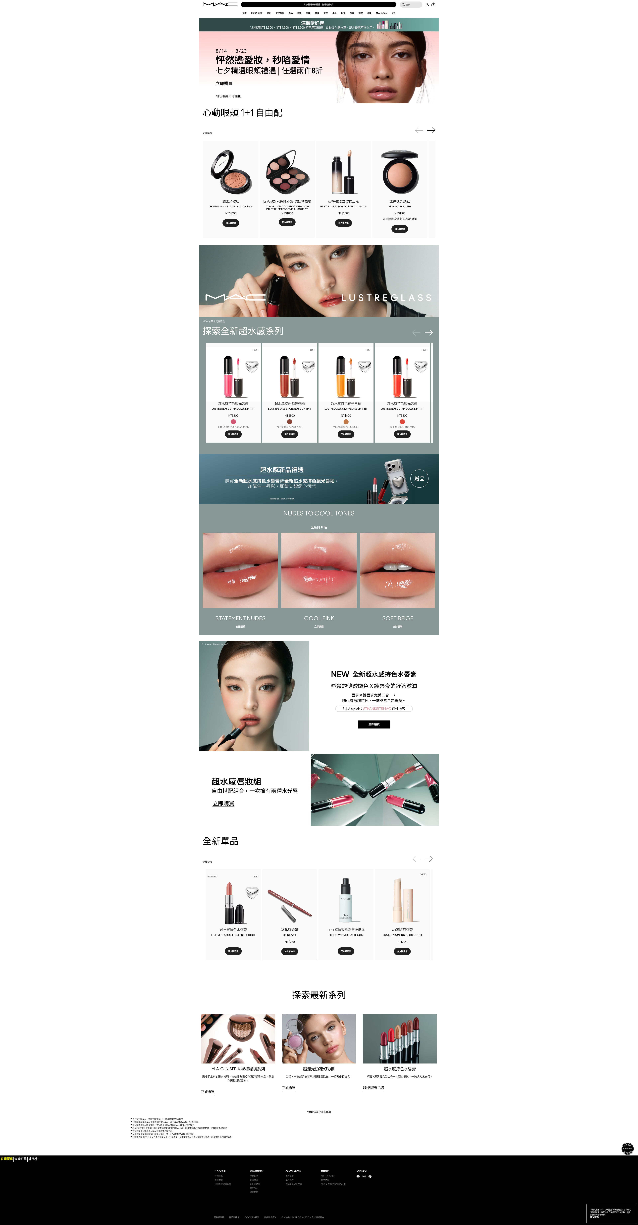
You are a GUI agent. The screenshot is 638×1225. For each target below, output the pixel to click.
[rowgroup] (319, 1056)
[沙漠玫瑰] (234, 221)
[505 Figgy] (224, 967)
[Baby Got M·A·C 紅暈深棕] (339, 221)
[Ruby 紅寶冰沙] (401, 961)
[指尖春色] (239, 221)
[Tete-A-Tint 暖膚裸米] (359, 221)
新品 (291, 13)
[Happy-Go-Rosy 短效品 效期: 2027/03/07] (401, 227)
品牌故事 (290, 1184)
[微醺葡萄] (224, 221)
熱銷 (299, 13)
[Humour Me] (396, 227)
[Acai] (276, 961)
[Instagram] (364, 1184)
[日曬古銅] (219, 221)
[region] (611, 1213)
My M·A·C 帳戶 (328, 1184)
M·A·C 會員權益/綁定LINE (333, 1192)
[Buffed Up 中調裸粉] (344, 221)
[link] (231, 172)
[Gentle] (416, 227)
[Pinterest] (370, 1184)
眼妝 (326, 13)
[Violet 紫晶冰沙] (396, 961)
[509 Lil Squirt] (239, 967)
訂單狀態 (325, 1188)
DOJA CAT (256, 13)
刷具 (334, 13)
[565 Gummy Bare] (229, 967)
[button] (319, 24)
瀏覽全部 (207, 873)
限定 (269, 13)
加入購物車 (231, 237)
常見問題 (254, 1200)
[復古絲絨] (229, 221)
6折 (394, 13)
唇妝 (308, 13)
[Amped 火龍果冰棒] (411, 961)
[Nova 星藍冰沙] (406, 961)
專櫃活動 (219, 1188)
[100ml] (349, 967)
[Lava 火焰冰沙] (391, 961)
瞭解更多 (594, 1217)
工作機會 (290, 1188)
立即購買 (207, 133)
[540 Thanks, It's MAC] (219, 967)
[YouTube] (358, 1184)
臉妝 (317, 13)
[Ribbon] (296, 961)
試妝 (361, 13)
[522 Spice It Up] (234, 967)
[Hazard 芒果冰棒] (416, 961)
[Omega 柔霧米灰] (354, 221)
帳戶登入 (254, 1196)
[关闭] (628, 1213)
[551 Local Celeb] (244, 967)
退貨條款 (254, 1188)
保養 (343, 13)
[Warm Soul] (406, 227)
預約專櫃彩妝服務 (223, 1192)
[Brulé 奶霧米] (334, 221)
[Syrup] (286, 961)
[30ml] (344, 967)
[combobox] (232, 958)
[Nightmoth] (301, 961)
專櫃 (369, 13)
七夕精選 (280, 13)
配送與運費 (255, 1192)
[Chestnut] (281, 961)
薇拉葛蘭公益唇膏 (294, 1192)
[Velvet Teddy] (291, 961)
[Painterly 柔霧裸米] (349, 221)
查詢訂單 (254, 1184)
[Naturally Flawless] (391, 227)
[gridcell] (238, 1073)
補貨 (352, 13)
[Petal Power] (411, 227)
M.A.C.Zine (381, 13)
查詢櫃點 (219, 1184)
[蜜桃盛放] (244, 221)
